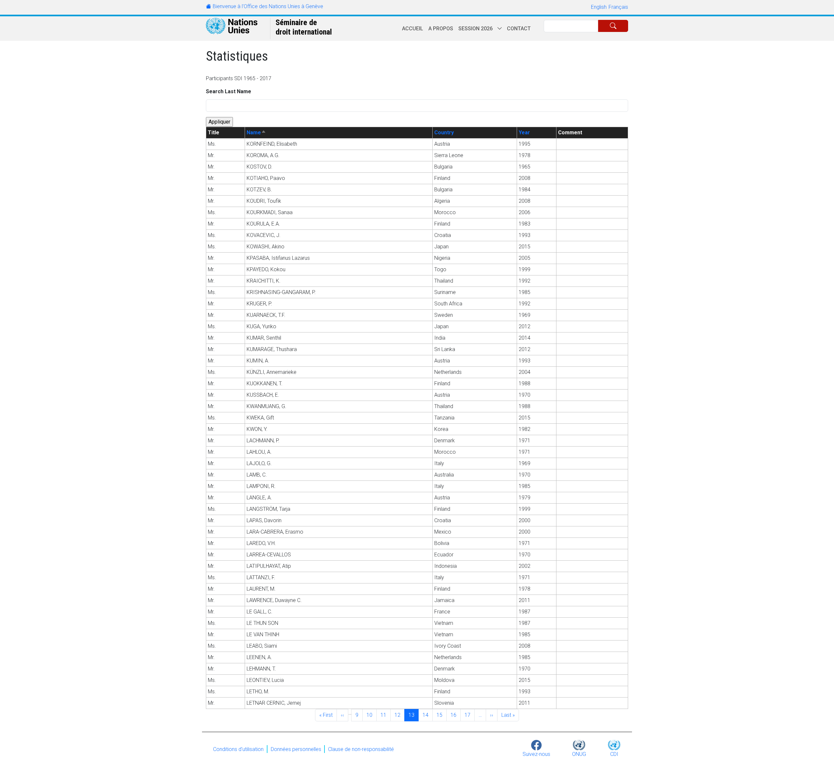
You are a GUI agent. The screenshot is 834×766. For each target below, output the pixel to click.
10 (371, 715)
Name (256, 132)
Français (618, 7)
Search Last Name (228, 91)
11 (385, 715)
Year (524, 132)
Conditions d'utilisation (238, 749)
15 (441, 715)
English (599, 7)
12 (399, 715)
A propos (440, 28)
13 (413, 715)
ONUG (579, 754)
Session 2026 (475, 28)
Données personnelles (296, 749)
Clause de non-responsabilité (361, 749)
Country (444, 132)
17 (469, 715)
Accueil (412, 28)
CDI (614, 754)
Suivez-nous (536, 754)
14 (427, 715)
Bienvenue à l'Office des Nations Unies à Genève (268, 6)
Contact (519, 28)
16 (455, 715)
